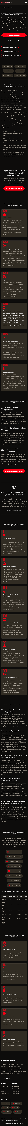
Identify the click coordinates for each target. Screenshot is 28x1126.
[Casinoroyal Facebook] (7, 1079)
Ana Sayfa (3, 7)
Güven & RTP (20, 71)
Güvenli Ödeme (5, 1093)
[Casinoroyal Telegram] (9, 1079)
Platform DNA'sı (5, 1086)
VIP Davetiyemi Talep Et (14, 188)
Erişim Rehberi (8, 71)
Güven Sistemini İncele (13, 510)
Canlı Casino (15, 1091)
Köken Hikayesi (8, 66)
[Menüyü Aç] (26, 2)
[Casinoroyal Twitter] (2, 1079)
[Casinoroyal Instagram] (4, 1079)
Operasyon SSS (7, 75)
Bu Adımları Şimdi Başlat (15, 471)
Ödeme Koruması (20, 75)
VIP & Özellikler (20, 66)
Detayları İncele (15, 41)
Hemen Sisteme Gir (15, 35)
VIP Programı (15, 1093)
